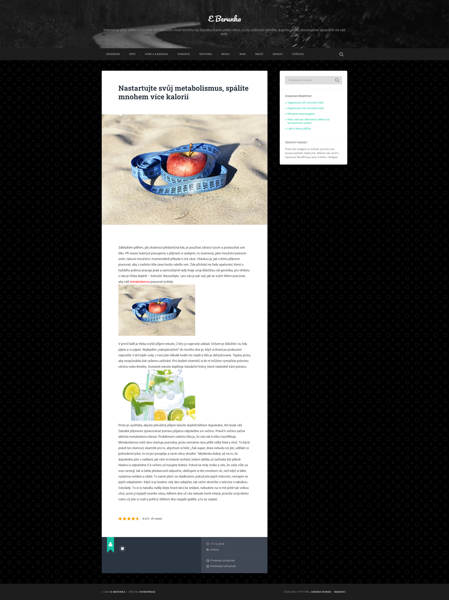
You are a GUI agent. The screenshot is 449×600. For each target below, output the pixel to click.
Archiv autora (122, 548)
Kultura (205, 54)
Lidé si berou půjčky (299, 128)
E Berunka (224, 18)
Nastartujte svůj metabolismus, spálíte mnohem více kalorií (183, 92)
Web (242, 54)
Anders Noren (321, 591)
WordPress (147, 591)
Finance (184, 54)
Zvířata (298, 54)
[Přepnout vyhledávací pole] (341, 54)
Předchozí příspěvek (222, 560)
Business (113, 54)
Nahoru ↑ (340, 591)
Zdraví (278, 54)
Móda (226, 54)
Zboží (259, 54)
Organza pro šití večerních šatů (305, 102)
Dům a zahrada (156, 54)
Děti (132, 54)
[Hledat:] (313, 80)
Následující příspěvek (223, 566)
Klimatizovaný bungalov (301, 113)
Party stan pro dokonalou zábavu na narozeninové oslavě (308, 121)
